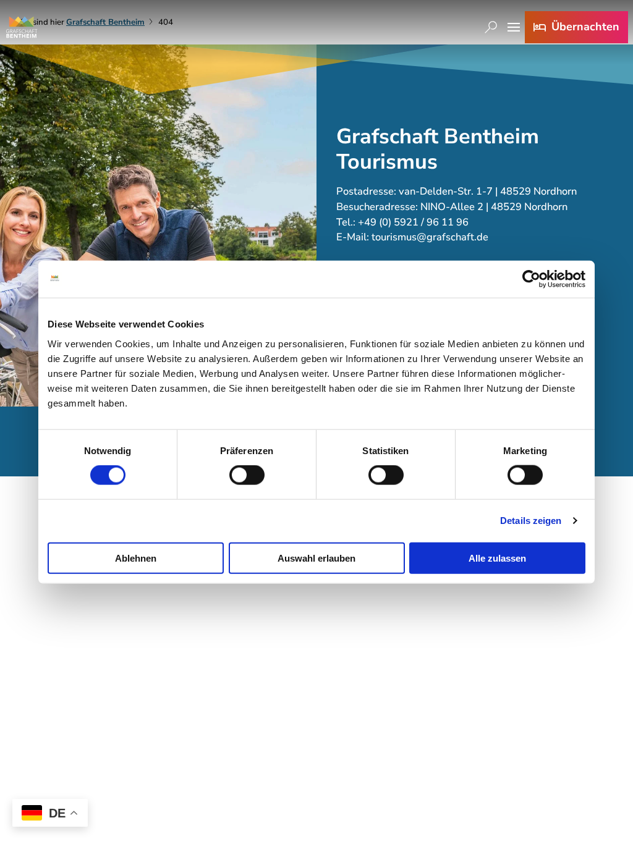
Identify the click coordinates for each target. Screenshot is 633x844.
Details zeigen (530, 520)
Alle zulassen (497, 557)
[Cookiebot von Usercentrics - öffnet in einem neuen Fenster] (531, 279)
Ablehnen (135, 557)
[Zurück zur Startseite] (21, 27)
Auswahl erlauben (316, 557)
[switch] (247, 475)
